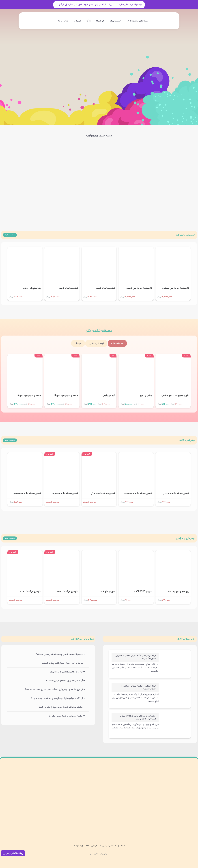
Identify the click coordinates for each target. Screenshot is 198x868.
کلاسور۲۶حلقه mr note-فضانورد (138, 493)
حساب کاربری (36, 17)
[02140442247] (190, 827)
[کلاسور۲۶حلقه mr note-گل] (99, 454)
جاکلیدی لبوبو (146, 395)
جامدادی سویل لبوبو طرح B (66, 395)
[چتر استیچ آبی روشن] (25, 249)
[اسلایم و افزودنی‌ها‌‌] (162, 155)
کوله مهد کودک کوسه (105, 288)
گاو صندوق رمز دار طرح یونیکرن (175, 288)
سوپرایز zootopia (107, 591)
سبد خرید (97, 804)
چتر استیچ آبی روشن (32, 288)
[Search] (61, 77)
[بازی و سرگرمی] (120, 155)
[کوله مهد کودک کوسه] (99, 249)
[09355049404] (163, 827)
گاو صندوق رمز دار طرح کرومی (139, 288)
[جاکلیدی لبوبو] (136, 356)
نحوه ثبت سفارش (57, 797)
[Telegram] (123, 827)
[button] (63, 20)
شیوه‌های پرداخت (57, 790)
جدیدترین (185, 235)
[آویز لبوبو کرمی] (99, 356)
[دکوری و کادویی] (120, 189)
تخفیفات (99, 330)
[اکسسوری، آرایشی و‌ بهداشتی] (36, 189)
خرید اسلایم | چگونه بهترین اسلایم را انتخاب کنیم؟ (138, 687)
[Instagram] (136, 827)
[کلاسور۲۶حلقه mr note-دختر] (173, 454)
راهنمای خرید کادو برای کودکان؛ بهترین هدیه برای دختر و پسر (137, 717)
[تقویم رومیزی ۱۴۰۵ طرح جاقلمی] (173, 356)
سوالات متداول (58, 783)
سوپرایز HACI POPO (143, 591)
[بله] (116, 827)
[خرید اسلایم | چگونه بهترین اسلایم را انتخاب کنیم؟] (174, 686)
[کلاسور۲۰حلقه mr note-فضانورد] (25, 454)
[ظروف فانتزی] (78, 189)
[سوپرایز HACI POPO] (136, 552)
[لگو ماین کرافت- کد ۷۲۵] (62, 552)
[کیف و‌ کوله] (36, 155)
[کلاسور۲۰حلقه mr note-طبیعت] (62, 454)
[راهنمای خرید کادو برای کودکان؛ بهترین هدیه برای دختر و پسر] (174, 716)
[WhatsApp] (130, 827)
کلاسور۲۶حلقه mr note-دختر (176, 493)
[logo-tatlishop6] (163, 21)
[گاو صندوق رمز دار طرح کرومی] (136, 249)
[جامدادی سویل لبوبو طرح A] (25, 356)
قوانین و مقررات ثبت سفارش (52, 812)
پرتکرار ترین (82, 639)
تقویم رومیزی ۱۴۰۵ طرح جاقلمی (175, 395)
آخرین (186, 639)
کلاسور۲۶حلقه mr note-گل (103, 493)
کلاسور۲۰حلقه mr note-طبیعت (64, 493)
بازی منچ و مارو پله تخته (178, 591)
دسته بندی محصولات (92, 783)
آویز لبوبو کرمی (109, 395)
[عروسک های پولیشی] (78, 155)
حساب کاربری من (93, 790)
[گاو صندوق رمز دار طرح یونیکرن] (173, 249)
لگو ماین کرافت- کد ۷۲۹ (30, 591)
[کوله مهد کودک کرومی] (62, 249)
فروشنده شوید (58, 804)
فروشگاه (97, 797)
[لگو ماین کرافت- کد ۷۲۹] (25, 552)
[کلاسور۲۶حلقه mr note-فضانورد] (136, 454)
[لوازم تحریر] (162, 189)
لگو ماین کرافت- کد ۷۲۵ (67, 591)
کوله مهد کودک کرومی (68, 288)
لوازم (186, 440)
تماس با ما (96, 812)
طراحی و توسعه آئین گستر (99, 853)
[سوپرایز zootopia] (99, 552)
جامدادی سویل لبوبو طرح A (29, 395)
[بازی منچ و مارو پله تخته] (173, 552)
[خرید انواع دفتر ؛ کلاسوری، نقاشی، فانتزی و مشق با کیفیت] (174, 656)
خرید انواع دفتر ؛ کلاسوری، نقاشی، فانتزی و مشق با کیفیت (135, 657)
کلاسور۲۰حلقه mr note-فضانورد (27, 493)
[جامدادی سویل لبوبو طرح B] (62, 356)
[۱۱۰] (15, 790)
